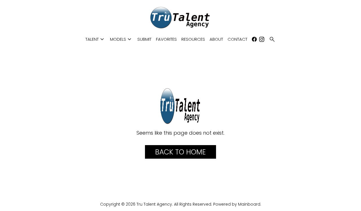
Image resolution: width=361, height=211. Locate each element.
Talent (95, 39)
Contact (237, 39)
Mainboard (249, 204)
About (216, 39)
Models (121, 39)
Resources (193, 39)
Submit (144, 39)
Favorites (166, 39)
